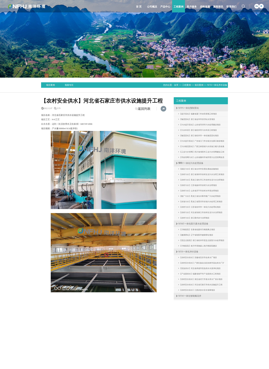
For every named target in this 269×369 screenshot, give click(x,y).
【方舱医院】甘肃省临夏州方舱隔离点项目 (197, 229)
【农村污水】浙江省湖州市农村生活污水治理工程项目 (201, 174)
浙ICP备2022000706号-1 (171, 349)
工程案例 (179, 6)
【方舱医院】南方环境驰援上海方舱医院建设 (198, 246)
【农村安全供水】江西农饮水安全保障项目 (197, 290)
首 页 (139, 6)
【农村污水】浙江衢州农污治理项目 (194, 218)
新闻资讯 (218, 6)
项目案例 (50, 85)
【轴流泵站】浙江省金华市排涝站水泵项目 (197, 119)
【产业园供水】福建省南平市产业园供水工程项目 (200, 274)
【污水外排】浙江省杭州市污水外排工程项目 (198, 130)
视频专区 (69, 85)
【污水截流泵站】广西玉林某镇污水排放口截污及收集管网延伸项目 (201, 147)
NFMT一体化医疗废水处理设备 (193, 224)
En (257, 6)
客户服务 (192, 6)
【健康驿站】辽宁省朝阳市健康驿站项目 (196, 235)
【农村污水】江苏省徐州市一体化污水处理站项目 (200, 207)
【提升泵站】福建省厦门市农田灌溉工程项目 (198, 114)
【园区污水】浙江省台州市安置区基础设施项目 (199, 169)
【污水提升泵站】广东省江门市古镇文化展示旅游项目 (201, 141)
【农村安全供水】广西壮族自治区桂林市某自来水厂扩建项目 (201, 264)
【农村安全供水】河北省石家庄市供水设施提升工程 (200, 285)
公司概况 (152, 6)
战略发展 (205, 6)
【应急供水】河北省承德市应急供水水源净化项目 (200, 268)
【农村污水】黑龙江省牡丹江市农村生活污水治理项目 (201, 180)
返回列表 (142, 108)
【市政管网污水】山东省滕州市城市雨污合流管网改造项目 (201, 158)
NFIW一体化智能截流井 (189, 296)
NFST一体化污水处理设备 (190, 163)
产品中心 (165, 6)
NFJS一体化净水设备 (217, 85)
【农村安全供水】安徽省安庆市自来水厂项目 (198, 257)
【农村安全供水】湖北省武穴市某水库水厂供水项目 (200, 279)
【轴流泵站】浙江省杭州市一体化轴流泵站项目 (199, 135)
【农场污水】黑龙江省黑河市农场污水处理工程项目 (200, 201)
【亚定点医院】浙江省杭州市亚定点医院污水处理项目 (201, 240)
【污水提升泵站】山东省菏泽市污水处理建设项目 (200, 125)
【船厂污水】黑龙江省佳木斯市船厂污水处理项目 (200, 196)
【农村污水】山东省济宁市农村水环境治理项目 (199, 191)
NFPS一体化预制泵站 (188, 108)
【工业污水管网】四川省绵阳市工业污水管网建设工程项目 (201, 153)
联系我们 (231, 6)
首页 (176, 85)
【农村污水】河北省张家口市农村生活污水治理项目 (200, 212)
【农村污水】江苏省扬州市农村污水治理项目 (198, 185)
